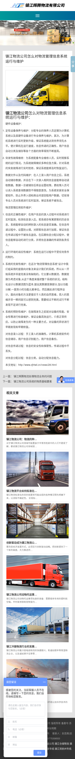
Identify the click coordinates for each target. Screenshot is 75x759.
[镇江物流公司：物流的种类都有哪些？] (37, 417)
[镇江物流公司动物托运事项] (37, 572)
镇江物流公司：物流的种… (21, 439)
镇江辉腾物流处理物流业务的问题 (33, 376)
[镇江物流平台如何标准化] (37, 469)
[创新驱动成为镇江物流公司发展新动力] (37, 520)
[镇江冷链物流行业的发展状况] (37, 624)
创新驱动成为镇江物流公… (21, 542)
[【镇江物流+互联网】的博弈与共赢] (37, 676)
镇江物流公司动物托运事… (21, 594)
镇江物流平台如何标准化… (21, 491)
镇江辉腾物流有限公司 (37, 5)
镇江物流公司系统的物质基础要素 (33, 381)
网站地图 (51, 728)
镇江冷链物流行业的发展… (21, 646)
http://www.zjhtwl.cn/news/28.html (37, 364)
